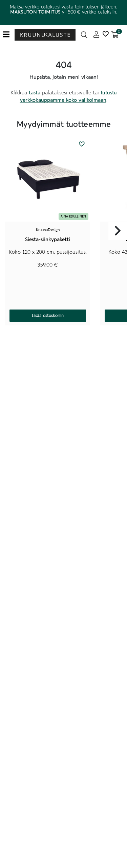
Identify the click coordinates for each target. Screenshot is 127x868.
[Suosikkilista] (105, 34)
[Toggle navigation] (9, 34)
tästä (34, 93)
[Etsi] (84, 34)
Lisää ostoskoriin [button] (48, 315)
